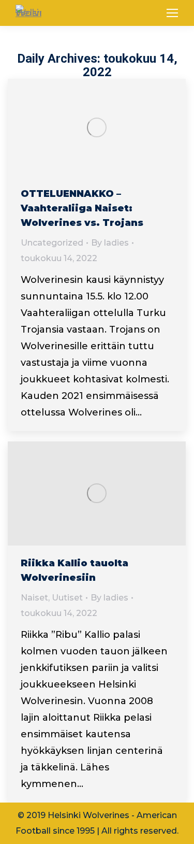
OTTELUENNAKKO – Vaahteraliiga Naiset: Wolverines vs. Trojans (82, 208)
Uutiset (67, 598)
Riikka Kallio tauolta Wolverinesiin (74, 570)
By (110, 243)
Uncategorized (52, 243)
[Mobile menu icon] (172, 13)
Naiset (34, 598)
